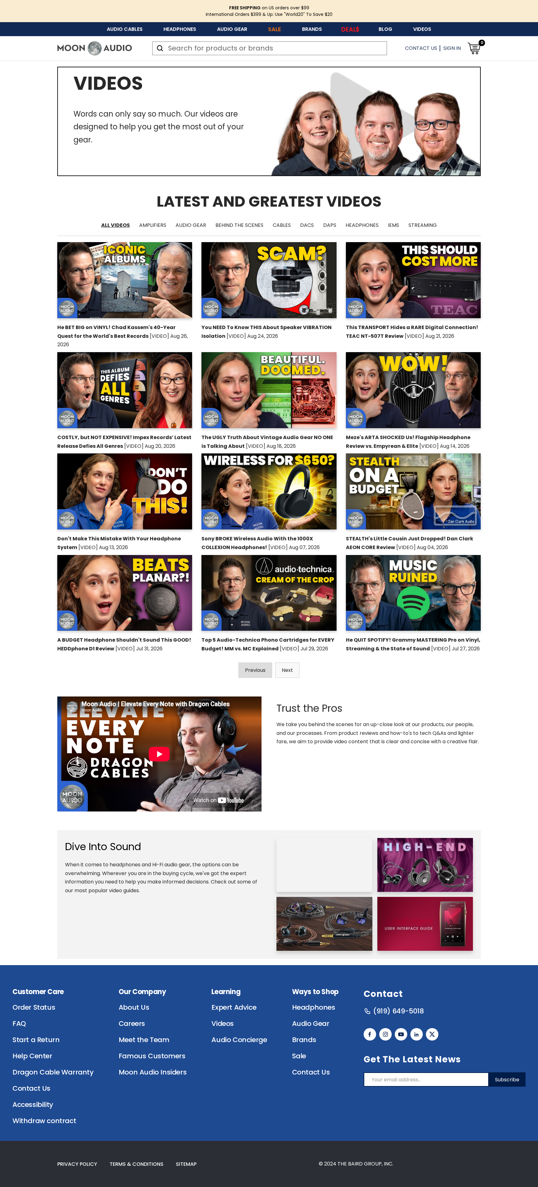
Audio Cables (125, 29)
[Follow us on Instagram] (385, 1034)
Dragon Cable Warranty (53, 1072)
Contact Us (421, 48)
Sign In (452, 48)
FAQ (19, 1023)
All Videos (115, 225)
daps (329, 225)
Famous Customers (152, 1056)
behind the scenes (239, 225)
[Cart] (474, 48)
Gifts (350, 29)
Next (287, 670)
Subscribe (507, 1079)
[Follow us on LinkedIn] (416, 1034)
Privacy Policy (77, 1164)
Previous (255, 670)
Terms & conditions (136, 1164)
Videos (422, 29)
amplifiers (152, 225)
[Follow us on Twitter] (432, 1034)
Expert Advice (233, 1007)
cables (282, 225)
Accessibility (32, 1104)
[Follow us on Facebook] (370, 1034)
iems (393, 225)
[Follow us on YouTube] (401, 1034)
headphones (362, 225)
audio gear (191, 225)
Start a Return (35, 1040)
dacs (307, 225)
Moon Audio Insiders (152, 1072)
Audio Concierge (239, 1040)
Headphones (179, 29)
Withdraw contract (44, 1121)
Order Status (33, 1007)
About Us (134, 1007)
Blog (385, 29)
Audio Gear (232, 29)
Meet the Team (144, 1040)
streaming (422, 225)
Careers (132, 1023)
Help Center (32, 1056)
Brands (312, 29)
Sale (274, 29)
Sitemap (186, 1164)
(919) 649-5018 (398, 1011)
